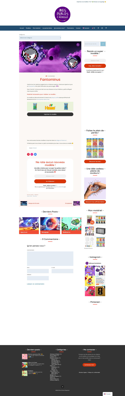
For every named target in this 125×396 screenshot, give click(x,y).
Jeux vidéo (53, 371)
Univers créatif (53, 380)
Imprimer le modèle (50, 114)
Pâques (53, 369)
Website (29, 274)
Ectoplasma (32, 86)
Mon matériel (36, 28)
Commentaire (30, 250)
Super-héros (53, 378)
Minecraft (53, 373)
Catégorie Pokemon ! (61, 140)
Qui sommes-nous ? (59, 28)
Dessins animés (30, 194)
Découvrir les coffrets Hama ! (95, 202)
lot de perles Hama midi (43, 99)
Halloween (54, 367)
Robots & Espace (54, 376)
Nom (28, 267)
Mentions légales (83, 372)
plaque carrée (54, 97)
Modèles (28, 28)
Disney (53, 359)
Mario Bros (54, 372)
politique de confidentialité (58, 186)
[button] (90, 271)
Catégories (22, 34)
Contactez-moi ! (89, 365)
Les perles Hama (47, 28)
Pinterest (35, 148)
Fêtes (51, 365)
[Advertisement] (50, 128)
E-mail (53, 267)
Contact (78, 28)
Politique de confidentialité (94, 372)
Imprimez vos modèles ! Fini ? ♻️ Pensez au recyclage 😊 (91, 1)
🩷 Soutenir (86, 28)
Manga (52, 375)
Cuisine (52, 356)
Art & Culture (53, 355)
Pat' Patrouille (55, 362)
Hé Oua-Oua (54, 360)
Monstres (35, 196)
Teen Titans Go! (55, 364)
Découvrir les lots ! (95, 161)
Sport (51, 377)
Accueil (22, 28)
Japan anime (29, 196)
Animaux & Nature (54, 354)
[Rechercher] (103, 44)
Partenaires (70, 28)
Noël (52, 368)
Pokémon (36, 194)
